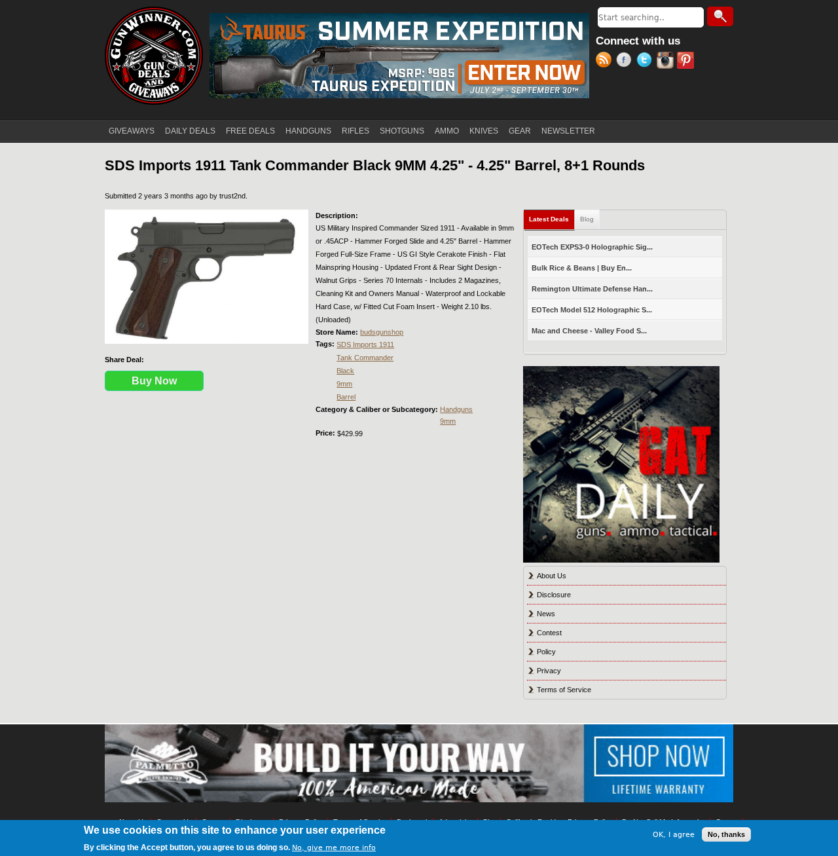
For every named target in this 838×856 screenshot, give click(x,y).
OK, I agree (674, 834)
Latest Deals (552, 219)
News (546, 614)
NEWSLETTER (568, 131)
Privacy (549, 671)
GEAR (520, 131)
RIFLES (355, 131)
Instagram (667, 61)
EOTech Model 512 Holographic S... (592, 310)
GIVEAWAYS (132, 131)
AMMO (447, 131)
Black (345, 371)
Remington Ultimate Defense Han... (592, 289)
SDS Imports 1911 (365, 344)
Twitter (646, 61)
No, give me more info (334, 847)
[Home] (154, 56)
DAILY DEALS (190, 131)
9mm (344, 384)
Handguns (456, 409)
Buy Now (154, 380)
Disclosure (554, 595)
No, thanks (726, 834)
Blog (587, 219)
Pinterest (687, 61)
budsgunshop (381, 332)
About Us (551, 576)
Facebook (626, 61)
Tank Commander (365, 358)
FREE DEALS (250, 131)
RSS (606, 61)
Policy (546, 652)
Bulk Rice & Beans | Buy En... (582, 268)
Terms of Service (564, 690)
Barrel (346, 397)
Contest (549, 633)
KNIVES (483, 131)
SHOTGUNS (402, 131)
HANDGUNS (308, 131)
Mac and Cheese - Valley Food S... (589, 331)
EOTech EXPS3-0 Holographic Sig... (592, 247)
